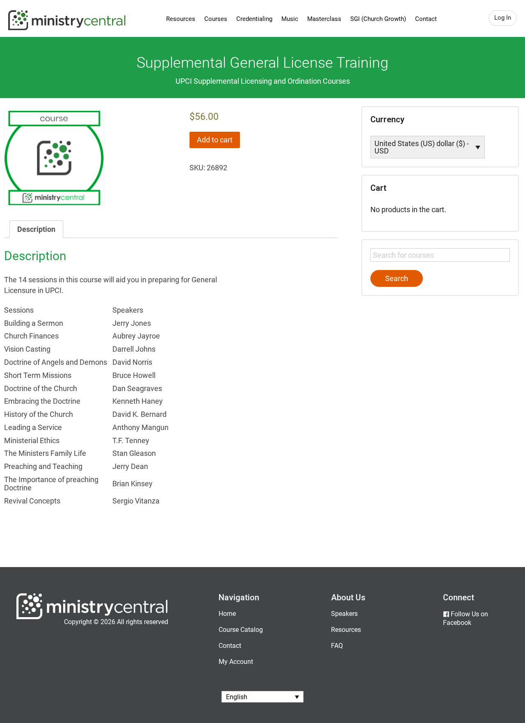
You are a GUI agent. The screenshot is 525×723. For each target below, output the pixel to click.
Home (227, 614)
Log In (502, 17)
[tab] (36, 229)
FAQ (337, 646)
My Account (236, 662)
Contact (426, 19)
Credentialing (254, 19)
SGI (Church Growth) (378, 19)
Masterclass (324, 19)
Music (289, 19)
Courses (215, 19)
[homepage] (92, 617)
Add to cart (215, 139)
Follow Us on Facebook (465, 618)
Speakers (344, 614)
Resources (180, 19)
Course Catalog (241, 630)
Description (36, 229)
